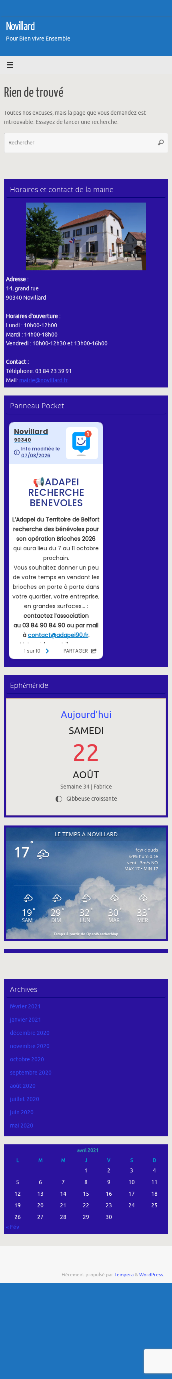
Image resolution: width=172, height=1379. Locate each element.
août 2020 (23, 1086)
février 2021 (25, 1006)
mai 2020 (21, 1125)
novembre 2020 (30, 1046)
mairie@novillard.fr (43, 380)
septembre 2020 (31, 1072)
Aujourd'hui (86, 715)
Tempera (124, 1275)
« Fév (12, 1227)
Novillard (20, 26)
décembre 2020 (30, 1033)
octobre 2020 (27, 1059)
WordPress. (151, 1275)
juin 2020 (22, 1112)
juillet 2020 (24, 1099)
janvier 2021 (25, 1019)
